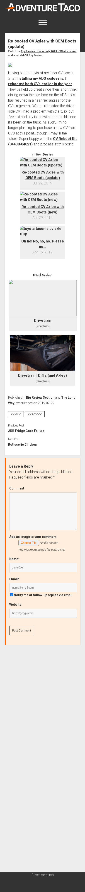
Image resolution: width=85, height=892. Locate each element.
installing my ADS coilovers (40, 78)
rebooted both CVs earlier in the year (40, 84)
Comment (16, 488)
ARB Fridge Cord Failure (26, 431)
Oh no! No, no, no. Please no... (42, 244)
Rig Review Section (40, 397)
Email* (14, 579)
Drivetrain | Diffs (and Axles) (42, 375)
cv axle (16, 414)
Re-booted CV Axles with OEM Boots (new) (43, 209)
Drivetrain (42, 320)
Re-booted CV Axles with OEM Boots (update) (43, 175)
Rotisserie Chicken (22, 444)
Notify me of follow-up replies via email (43, 595)
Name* (14, 559)
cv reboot (35, 414)
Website (15, 604)
